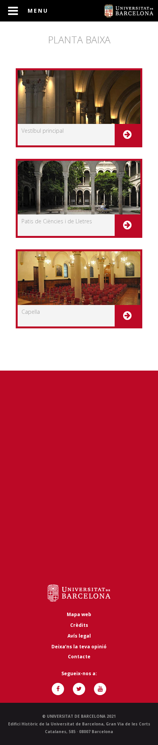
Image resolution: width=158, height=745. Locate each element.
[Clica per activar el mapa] (79, 478)
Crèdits (79, 625)
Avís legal (79, 636)
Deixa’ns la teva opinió (79, 646)
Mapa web (79, 614)
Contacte (79, 656)
